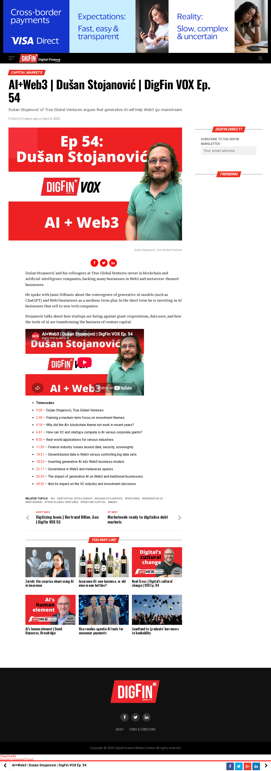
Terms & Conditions (142, 729)
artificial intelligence (75, 498)
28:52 (40, 484)
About (120, 729)
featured (133, 498)
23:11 (40, 469)
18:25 (40, 462)
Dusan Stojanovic (109, 498)
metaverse (34, 502)
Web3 (113, 502)
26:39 (40, 476)
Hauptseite (8, 756)
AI (53, 498)
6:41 (39, 432)
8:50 (39, 440)
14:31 (40, 454)
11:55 (40, 447)
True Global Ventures (62, 502)
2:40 (39, 418)
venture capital (94, 502)
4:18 (39, 425)
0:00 (39, 410)
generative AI (153, 498)
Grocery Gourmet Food (16, 759)
